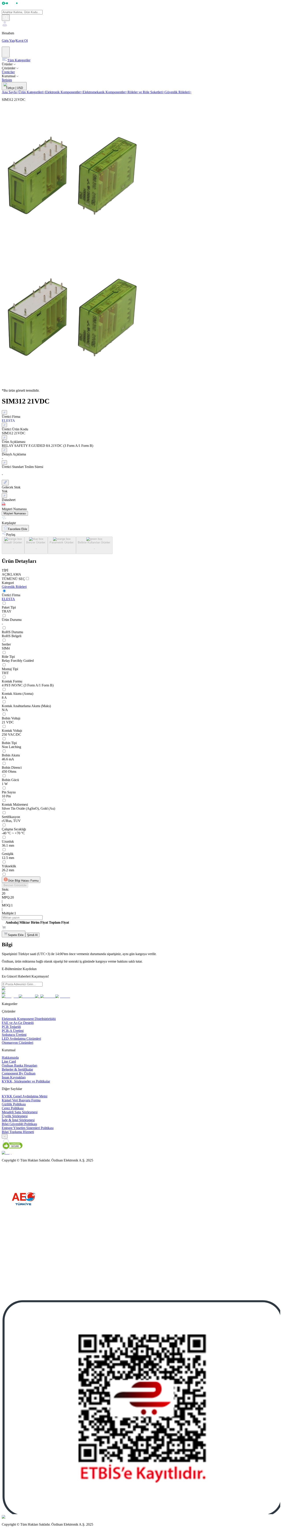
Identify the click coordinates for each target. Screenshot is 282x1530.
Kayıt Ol (22, 40)
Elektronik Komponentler (64, 92)
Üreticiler (8, 72)
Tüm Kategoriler (18, 60)
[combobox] (4, 1136)
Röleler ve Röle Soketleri (146, 92)
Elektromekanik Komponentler (105, 92)
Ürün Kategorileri (32, 92)
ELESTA (8, 599)
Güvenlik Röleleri (178, 92)
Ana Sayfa (10, 92)
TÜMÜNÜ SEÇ (13, 579)
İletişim (7, 80)
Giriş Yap (8, 40)
